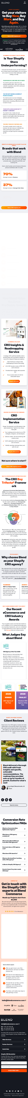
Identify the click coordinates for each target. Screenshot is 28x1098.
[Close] (23, 537)
